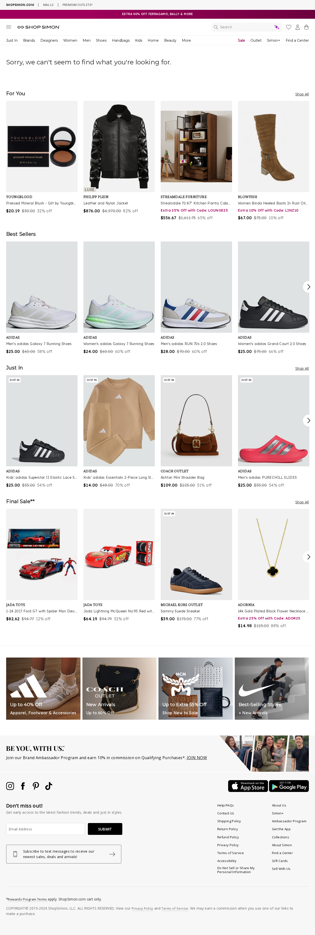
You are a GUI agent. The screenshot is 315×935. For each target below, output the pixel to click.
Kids (138, 40)
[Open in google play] (289, 790)
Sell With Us (281, 868)
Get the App (281, 829)
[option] (41, 157)
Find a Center (297, 40)
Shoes (101, 40)
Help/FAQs (225, 805)
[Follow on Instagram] (10, 788)
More (186, 40)
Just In (12, 40)
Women (70, 40)
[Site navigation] (8, 27)
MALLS (48, 4)
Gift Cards (280, 861)
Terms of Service (230, 853)
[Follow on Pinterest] (36, 788)
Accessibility (226, 861)
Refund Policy (228, 837)
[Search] (246, 27)
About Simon (282, 845)
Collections (280, 837)
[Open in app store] (248, 790)
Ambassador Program (289, 821)
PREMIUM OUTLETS (78, 4)
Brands (29, 40)
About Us (279, 805)
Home (153, 40)
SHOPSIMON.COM (20, 4)
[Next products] (309, 287)
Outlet (256, 40)
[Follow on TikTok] (49, 788)
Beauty (170, 40)
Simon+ (273, 40)
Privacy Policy (228, 845)
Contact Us (225, 813)
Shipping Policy (229, 821)
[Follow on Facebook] (23, 788)
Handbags (121, 40)
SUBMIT (105, 829)
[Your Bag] (306, 28)
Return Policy (227, 829)
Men (87, 40)
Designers (49, 40)
